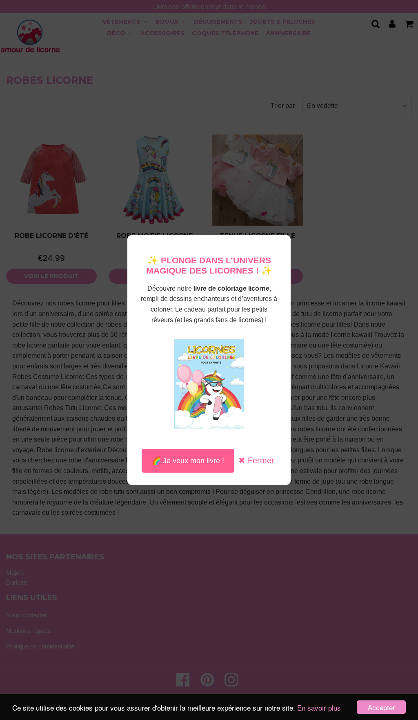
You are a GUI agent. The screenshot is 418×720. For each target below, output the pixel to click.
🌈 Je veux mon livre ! (188, 461)
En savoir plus (319, 707)
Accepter (381, 707)
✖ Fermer (256, 460)
